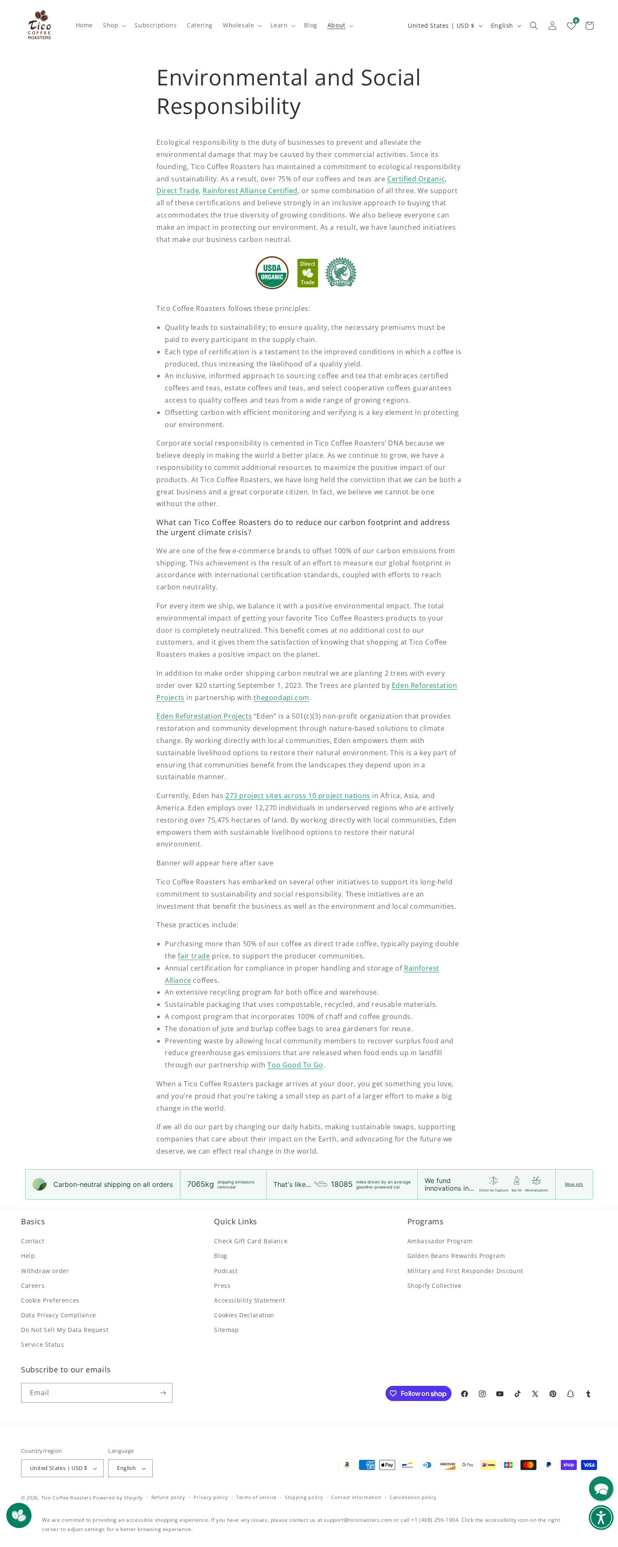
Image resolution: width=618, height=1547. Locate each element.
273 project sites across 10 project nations (297, 795)
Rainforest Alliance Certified (250, 190)
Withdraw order (45, 1271)
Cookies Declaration (244, 1315)
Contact (32, 1241)
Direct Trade (177, 190)
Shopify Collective (434, 1286)
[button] (113, 25)
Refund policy (168, 1497)
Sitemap (226, 1330)
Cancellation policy (413, 1497)
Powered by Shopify (118, 1497)
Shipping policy (304, 1497)
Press (222, 1286)
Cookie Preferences (50, 1300)
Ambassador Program (440, 1241)
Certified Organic (416, 178)
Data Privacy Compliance (58, 1315)
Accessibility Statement (249, 1300)
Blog (220, 1256)
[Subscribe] (162, 1393)
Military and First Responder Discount (465, 1271)
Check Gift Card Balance (251, 1241)
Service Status (42, 1344)
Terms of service (256, 1497)
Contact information (356, 1497)
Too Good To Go (295, 1064)
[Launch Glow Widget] (19, 1515)
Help (28, 1256)
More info (574, 1184)
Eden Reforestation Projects (204, 716)
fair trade (194, 956)
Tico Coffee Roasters (66, 1497)
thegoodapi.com (281, 697)
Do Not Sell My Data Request (64, 1330)
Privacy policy (210, 1497)
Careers (33, 1286)
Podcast (226, 1271)
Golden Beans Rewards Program (456, 1256)
